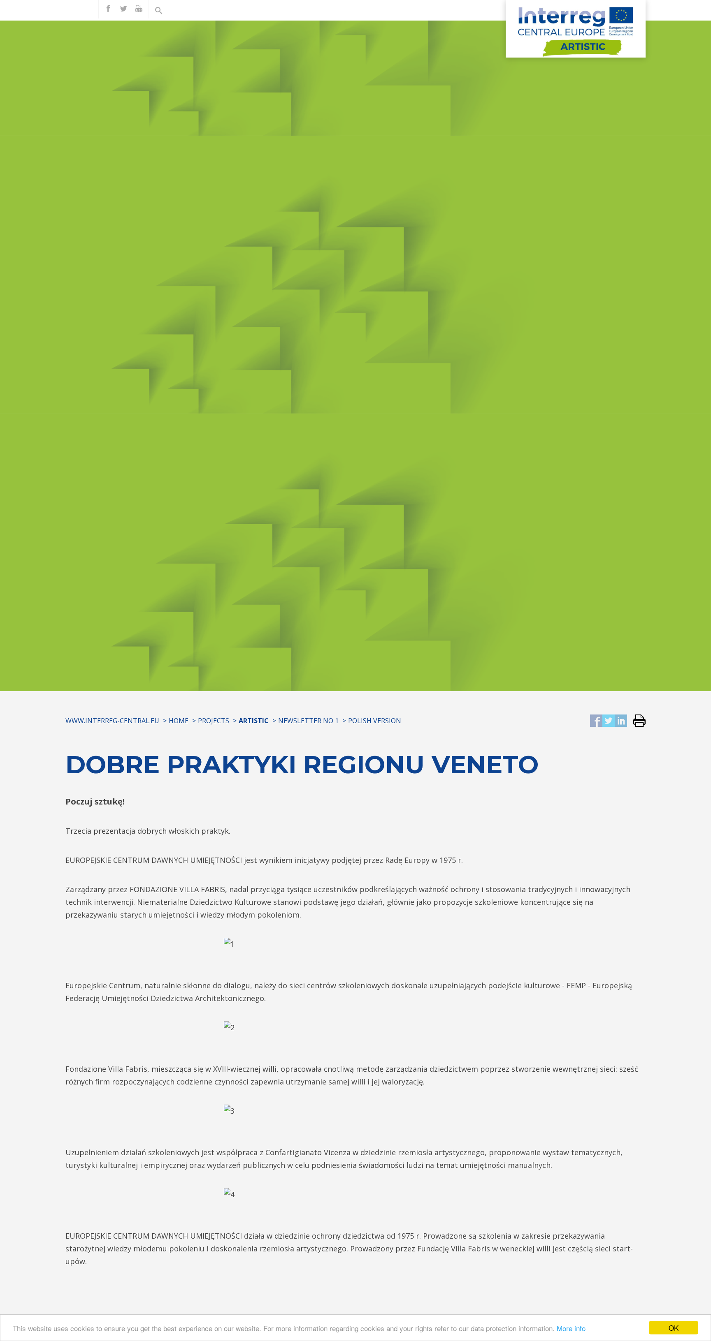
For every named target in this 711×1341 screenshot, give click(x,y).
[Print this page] (636, 721)
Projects (213, 720)
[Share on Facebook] (596, 721)
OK (673, 1328)
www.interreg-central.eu (112, 720)
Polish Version (374, 720)
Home (178, 720)
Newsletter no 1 (308, 720)
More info (571, 1328)
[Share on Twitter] (608, 721)
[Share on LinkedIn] (621, 721)
